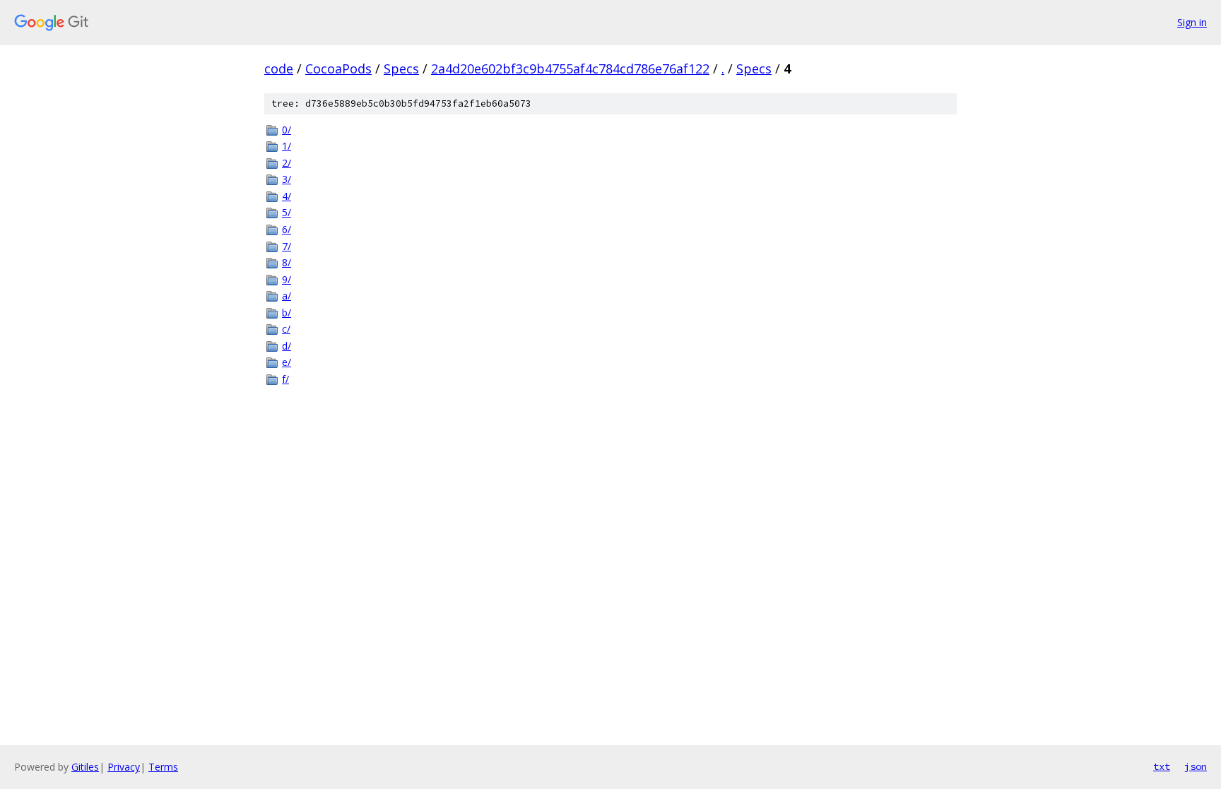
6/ (286, 229)
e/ (286, 362)
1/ (286, 146)
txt (1161, 766)
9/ (286, 279)
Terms (163, 766)
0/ (286, 129)
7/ (286, 246)
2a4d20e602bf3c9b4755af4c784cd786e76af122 (570, 68)
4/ (286, 196)
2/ (286, 163)
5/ (286, 212)
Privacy (123, 766)
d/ (286, 345)
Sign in (1192, 22)
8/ (286, 262)
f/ (285, 379)
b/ (286, 312)
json (1195, 766)
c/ (286, 329)
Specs (401, 68)
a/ (286, 295)
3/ (286, 179)
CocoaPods (338, 68)
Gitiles (85, 766)
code (278, 68)
